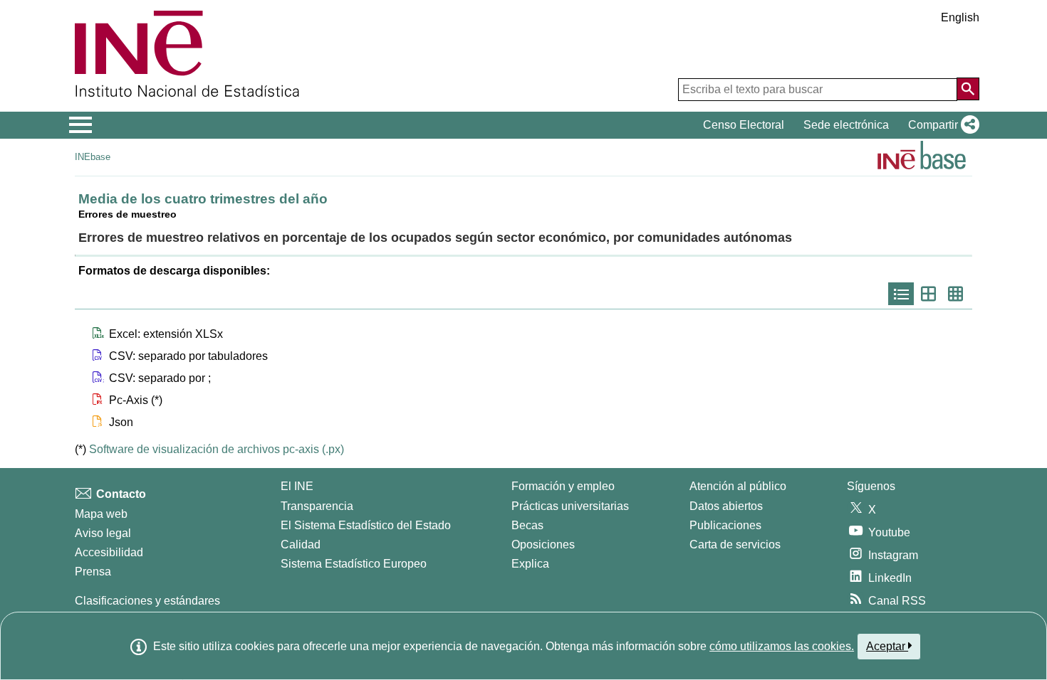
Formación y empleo (563, 486)
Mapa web (101, 514)
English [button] (960, 17)
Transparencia (317, 506)
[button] (940, 125)
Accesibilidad (109, 552)
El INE (297, 486)
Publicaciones (725, 525)
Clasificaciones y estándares (147, 601)
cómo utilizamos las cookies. (781, 646)
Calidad (301, 544)
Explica (530, 564)
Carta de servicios (735, 544)
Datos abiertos (726, 506)
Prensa (93, 571)
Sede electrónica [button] (846, 125)
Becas (527, 525)
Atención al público (737, 486)
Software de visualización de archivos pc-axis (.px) (216, 449)
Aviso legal (103, 533)
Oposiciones (543, 544)
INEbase (92, 157)
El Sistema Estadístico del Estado (366, 525)
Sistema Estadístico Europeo (354, 564)
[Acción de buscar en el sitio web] (968, 89)
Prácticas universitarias (570, 506)
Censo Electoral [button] (743, 125)
